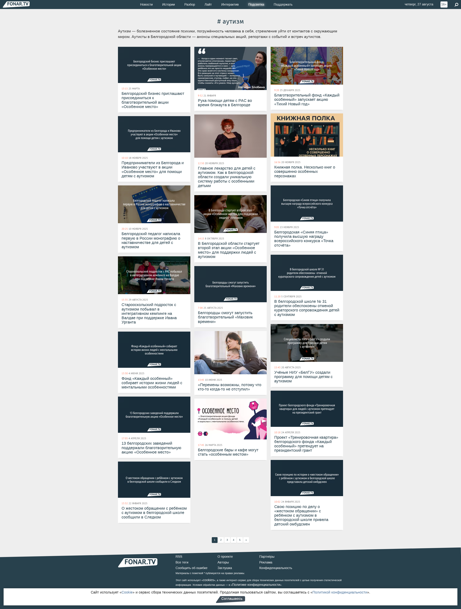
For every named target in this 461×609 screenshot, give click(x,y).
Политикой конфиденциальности (339, 592)
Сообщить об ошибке (191, 568)
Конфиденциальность (275, 568)
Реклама (265, 562)
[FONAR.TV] (16, 4)
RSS (179, 556)
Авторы (223, 562)
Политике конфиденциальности (256, 585)
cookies (208, 580)
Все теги (182, 562)
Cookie (127, 592)
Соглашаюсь (231, 598)
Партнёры (266, 556)
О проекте (225, 556)
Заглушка (225, 568)
